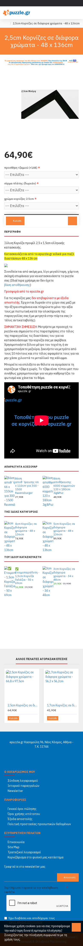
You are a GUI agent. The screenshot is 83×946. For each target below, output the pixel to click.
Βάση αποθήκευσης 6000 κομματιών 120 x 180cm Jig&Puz (64, 486)
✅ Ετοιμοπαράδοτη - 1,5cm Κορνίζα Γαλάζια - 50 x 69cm (27, 576)
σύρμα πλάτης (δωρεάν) (20, 183)
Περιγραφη (12, 231)
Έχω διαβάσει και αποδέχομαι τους (32, 920)
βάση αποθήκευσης (17, 285)
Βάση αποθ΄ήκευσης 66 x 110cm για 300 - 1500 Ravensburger (27, 486)
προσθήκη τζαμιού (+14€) (20, 168)
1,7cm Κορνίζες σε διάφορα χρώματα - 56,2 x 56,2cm (62, 705)
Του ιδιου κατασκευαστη (22, 557)
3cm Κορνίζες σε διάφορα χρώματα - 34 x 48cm (64, 574)
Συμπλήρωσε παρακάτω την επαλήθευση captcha (31, 890)
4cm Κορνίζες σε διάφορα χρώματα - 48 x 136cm (26, 529)
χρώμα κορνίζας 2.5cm (19, 199)
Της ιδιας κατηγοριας (21, 512)
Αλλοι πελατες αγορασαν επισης (41, 659)
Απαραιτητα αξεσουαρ (20, 466)
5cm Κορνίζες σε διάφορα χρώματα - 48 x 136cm (64, 529)
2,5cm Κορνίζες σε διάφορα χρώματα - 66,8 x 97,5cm (23, 705)
